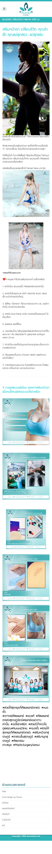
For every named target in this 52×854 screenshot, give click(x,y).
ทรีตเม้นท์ (6, 814)
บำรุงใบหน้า (6, 820)
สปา (3, 826)
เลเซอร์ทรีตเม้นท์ (8, 809)
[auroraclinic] (26, 8)
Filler (4, 792)
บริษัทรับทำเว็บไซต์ (18, 838)
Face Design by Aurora (12, 797)
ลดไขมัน (5, 803)
